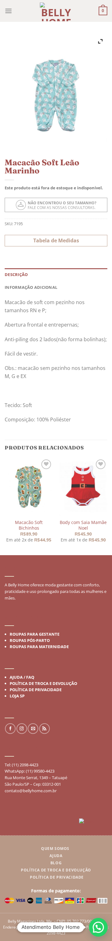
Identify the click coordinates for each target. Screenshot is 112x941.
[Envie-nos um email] (33, 728)
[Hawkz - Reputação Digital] (93, 822)
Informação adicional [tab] (31, 287)
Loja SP (17, 696)
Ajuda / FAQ (22, 677)
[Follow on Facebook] (10, 728)
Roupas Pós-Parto (30, 640)
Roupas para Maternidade (39, 646)
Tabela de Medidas (56, 240)
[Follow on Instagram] (21, 728)
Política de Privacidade (36, 689)
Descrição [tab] (16, 274)
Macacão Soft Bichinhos (29, 525)
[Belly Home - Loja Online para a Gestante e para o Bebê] (56, 11)
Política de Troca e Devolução (43, 683)
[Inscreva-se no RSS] (44, 728)
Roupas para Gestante (34, 634)
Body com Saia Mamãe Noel (83, 525)
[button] (98, 927)
